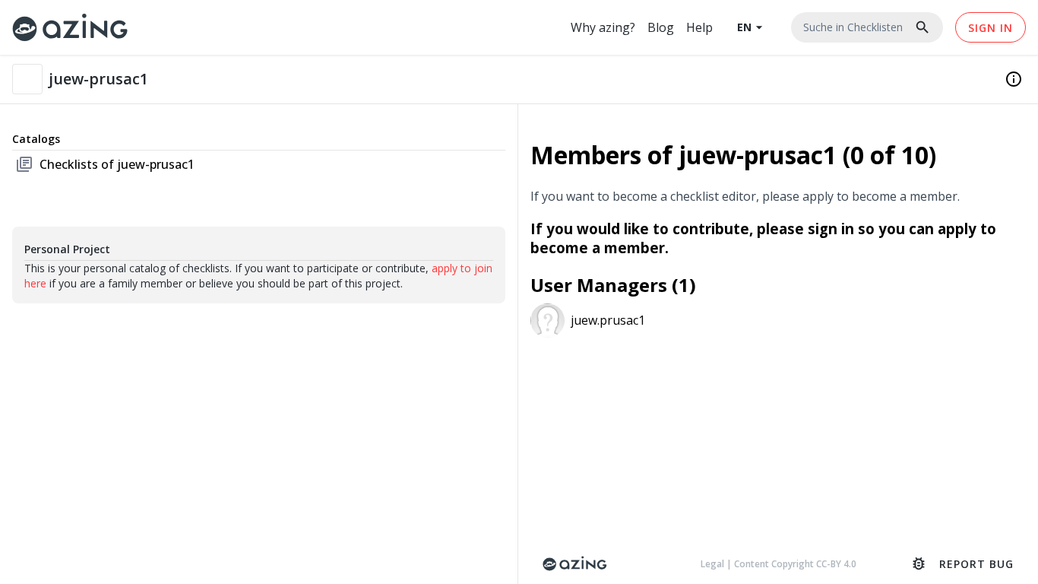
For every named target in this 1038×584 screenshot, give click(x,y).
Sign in (990, 28)
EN (752, 27)
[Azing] (70, 27)
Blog (660, 27)
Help (699, 27)
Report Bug (962, 563)
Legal (713, 563)
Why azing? (603, 27)
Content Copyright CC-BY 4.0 (795, 563)
